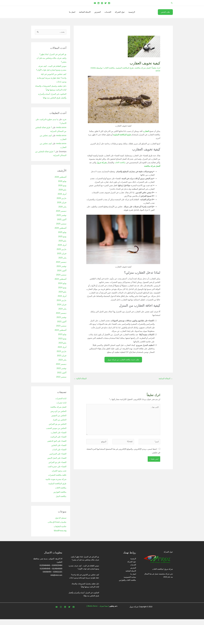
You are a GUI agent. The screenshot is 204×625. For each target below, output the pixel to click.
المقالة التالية (80, 378)
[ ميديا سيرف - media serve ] (98, 606)
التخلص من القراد (59, 420)
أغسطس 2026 (60, 177)
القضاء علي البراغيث (58, 437)
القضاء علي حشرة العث (57, 467)
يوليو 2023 (62, 334)
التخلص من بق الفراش (57, 424)
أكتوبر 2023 (61, 322)
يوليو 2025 (62, 232)
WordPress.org (60, 531)
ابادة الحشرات (60, 398)
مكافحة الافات (109, 68)
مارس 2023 (61, 351)
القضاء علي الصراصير (57, 454)
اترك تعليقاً (156, 68)
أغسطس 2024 (60, 279)
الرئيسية (131, 12)
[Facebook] (109, 3)
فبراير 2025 (61, 253)
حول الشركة (120, 12)
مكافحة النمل (61, 496)
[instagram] (61, 607)
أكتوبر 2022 (61, 373)
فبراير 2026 (61, 202)
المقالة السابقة (166, 378)
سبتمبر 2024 (61, 275)
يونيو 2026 (62, 185)
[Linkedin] (98, 3)
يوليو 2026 (62, 181)
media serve (61, 127)
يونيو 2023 (62, 339)
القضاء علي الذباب (59, 449)
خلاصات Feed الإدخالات (57, 522)
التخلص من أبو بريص (58, 411)
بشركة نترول (102, 163)
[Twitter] (105, 3)
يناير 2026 (62, 207)
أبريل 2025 (62, 245)
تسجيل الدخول (60, 518)
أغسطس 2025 (60, 228)
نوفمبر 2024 (61, 266)
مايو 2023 (62, 343)
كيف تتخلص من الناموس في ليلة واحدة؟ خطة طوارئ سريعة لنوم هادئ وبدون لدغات (51, 78)
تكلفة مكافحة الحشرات (57, 475)
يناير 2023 (62, 360)
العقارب (146, 131)
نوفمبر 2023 (61, 317)
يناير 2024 (62, 309)
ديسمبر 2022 (61, 364)
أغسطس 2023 (60, 330)
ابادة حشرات (61, 403)
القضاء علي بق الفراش (57, 462)
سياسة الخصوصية (130, 577)
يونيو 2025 (62, 236)
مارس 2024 (61, 300)
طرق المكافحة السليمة (125, 68)
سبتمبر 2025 (61, 224)
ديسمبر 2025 (61, 211)
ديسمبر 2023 (61, 313)
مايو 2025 (62, 241)
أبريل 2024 (62, 296)
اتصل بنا (72, 12)
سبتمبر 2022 (61, 377)
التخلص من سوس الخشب (56, 428)
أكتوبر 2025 (61, 219)
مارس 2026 (61, 198)
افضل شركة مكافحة (143, 68)
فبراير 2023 (61, 356)
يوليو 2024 (62, 283)
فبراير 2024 (61, 305)
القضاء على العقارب (58, 432)
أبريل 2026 (62, 194)
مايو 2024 (62, 292)
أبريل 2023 (62, 347)
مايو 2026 (62, 190)
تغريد (64, 119)
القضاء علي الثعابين (58, 445)
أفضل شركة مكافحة (152, 166)
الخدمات (107, 12)
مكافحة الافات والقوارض (127, 580)
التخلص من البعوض (58, 415)
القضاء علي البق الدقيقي (56, 441)
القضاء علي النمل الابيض (56, 458)
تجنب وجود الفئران (59, 471)
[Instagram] (102, 3)
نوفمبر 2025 (61, 215)
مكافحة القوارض (59, 492)
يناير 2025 (62, 258)
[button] (172, 3)
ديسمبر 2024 (61, 262)
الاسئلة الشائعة (85, 12)
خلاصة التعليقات (60, 526)
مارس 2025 (61, 249)
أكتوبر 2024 (61, 270)
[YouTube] (95, 3)
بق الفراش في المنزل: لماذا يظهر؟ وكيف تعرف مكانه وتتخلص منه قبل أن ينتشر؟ (51, 58)
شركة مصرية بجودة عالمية (56, 479)
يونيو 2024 (62, 288)
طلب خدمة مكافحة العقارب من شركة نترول (123, 360)
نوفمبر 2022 (61, 368)
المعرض (97, 12)
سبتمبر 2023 (61, 326)
